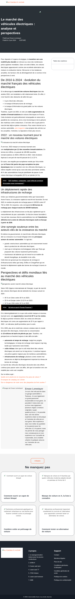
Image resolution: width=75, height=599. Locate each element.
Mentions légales (59, 558)
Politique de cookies (60, 576)
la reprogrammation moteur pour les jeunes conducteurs (35, 557)
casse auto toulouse (36, 576)
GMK (31, 580)
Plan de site (58, 562)
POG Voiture (34, 573)
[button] (72, 3)
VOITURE (22, 40)
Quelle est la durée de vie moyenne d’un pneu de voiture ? (21, 377)
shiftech (32, 562)
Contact (56, 555)
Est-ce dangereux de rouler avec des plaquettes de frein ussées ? (23, 382)
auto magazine (20, 128)
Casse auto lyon (35, 566)
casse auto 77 (34, 569)
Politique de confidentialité (63, 580)
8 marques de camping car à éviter (13, 380)
